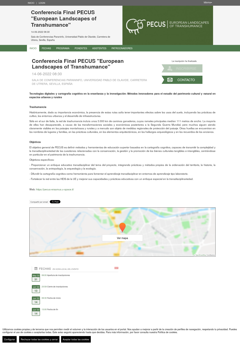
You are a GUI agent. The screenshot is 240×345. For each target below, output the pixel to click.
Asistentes (99, 48)
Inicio (31, 2)
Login (42, 2)
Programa (62, 48)
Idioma (207, 2)
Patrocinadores (122, 48)
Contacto (186, 79)
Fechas (46, 48)
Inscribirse (186, 68)
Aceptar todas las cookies (76, 339)
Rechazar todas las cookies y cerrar (39, 339)
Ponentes (81, 48)
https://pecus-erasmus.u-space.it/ (55, 189)
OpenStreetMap (200, 255)
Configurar (9, 339)
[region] (120, 334)
